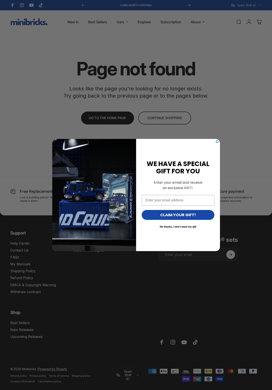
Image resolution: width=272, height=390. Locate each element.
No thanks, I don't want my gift (178, 226)
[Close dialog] (217, 142)
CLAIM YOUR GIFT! (178, 215)
